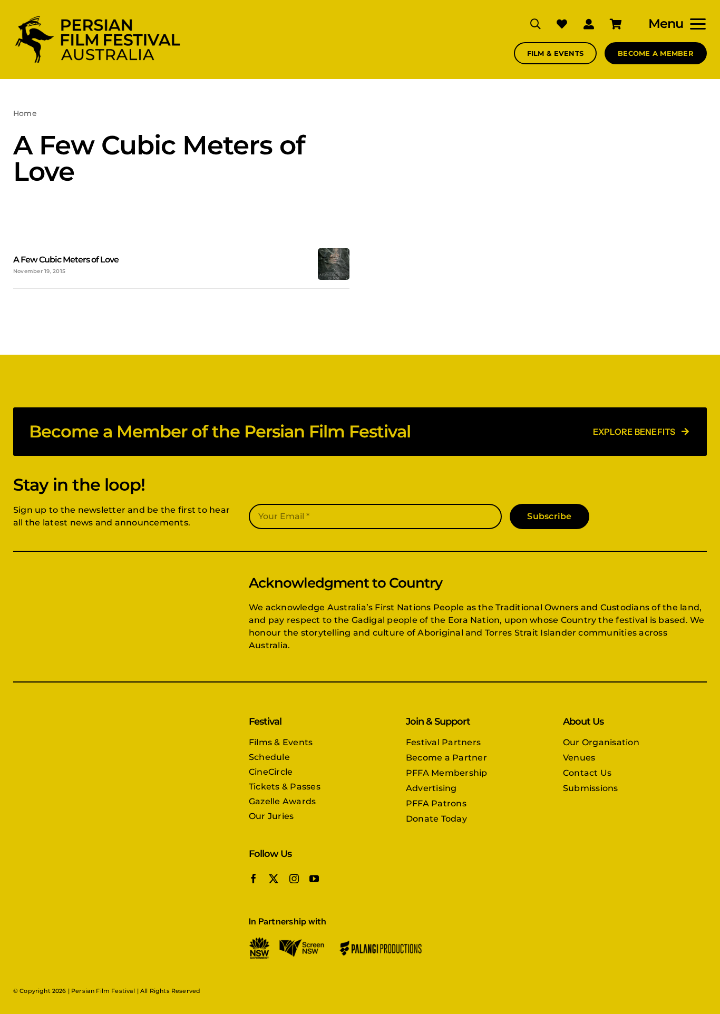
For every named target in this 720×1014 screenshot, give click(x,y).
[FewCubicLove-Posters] (333, 252)
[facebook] (253, 878)
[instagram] (294, 878)
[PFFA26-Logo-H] (97, 17)
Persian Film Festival (103, 990)
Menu (665, 23)
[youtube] (314, 878)
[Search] (527, 23)
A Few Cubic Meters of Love (66, 260)
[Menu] (695, 23)
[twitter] (273, 878)
